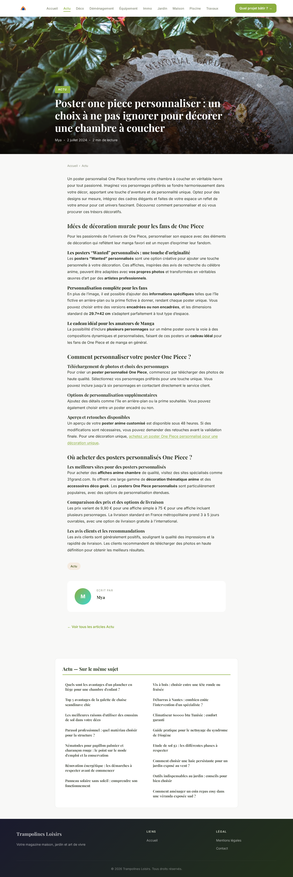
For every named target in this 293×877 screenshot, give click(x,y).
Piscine (195, 8)
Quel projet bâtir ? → (255, 8)
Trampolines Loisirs (39, 834)
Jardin (162, 8)
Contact (222, 848)
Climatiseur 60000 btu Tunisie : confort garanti (185, 717)
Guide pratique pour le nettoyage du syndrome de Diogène (190, 732)
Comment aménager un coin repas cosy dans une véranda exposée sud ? (188, 793)
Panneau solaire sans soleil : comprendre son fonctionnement (101, 783)
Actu (67, 8)
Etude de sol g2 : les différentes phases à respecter (185, 747)
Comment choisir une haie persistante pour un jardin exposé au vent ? (190, 763)
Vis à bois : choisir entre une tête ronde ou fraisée (186, 687)
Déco (80, 8)
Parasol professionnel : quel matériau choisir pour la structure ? (101, 732)
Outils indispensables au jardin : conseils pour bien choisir (190, 778)
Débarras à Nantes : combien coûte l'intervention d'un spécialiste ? (181, 702)
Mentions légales (228, 840)
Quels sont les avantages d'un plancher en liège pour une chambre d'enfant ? (98, 687)
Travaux (212, 8)
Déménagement (102, 8)
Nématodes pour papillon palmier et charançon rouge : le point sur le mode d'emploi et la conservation (96, 750)
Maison (178, 8)
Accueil (52, 8)
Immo (147, 8)
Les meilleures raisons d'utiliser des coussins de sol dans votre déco (101, 717)
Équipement (128, 8)
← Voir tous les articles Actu (90, 627)
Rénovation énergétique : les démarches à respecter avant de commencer (98, 768)
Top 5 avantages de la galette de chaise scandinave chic (96, 702)
